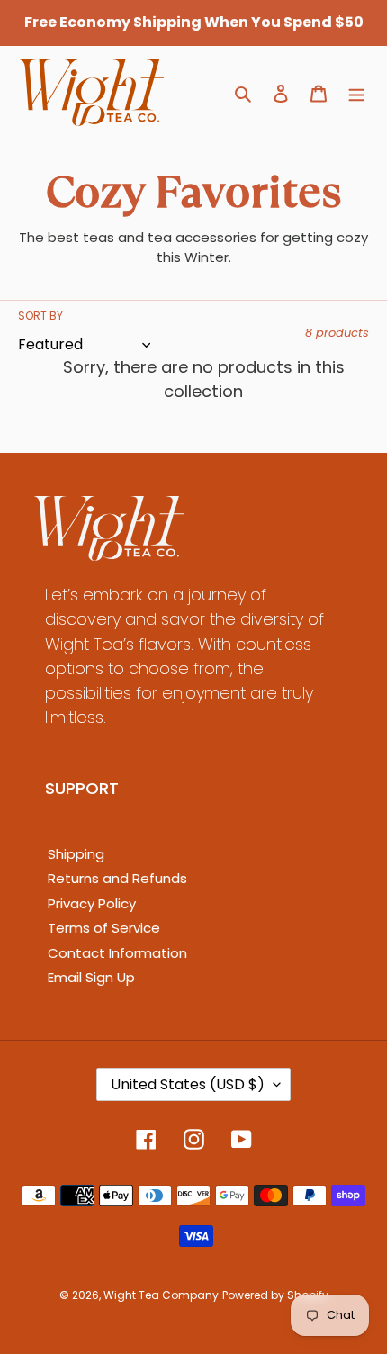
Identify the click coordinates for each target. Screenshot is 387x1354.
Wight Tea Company (161, 1295)
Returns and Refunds (117, 878)
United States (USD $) (188, 1084)
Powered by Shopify (275, 1295)
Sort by (40, 315)
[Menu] (356, 93)
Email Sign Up (91, 977)
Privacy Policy (92, 903)
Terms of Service (104, 927)
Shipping (76, 853)
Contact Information (117, 952)
